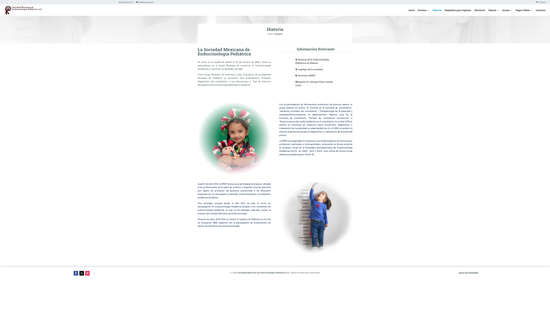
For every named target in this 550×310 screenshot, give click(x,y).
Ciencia (492, 10)
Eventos (422, 10)
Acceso (506, 10)
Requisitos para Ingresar (458, 10)
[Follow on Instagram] (87, 273)
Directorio (479, 10)
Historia (437, 10)
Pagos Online (523, 10)
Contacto (540, 10)
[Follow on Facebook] (76, 273)
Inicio (411, 10)
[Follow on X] (81, 273)
